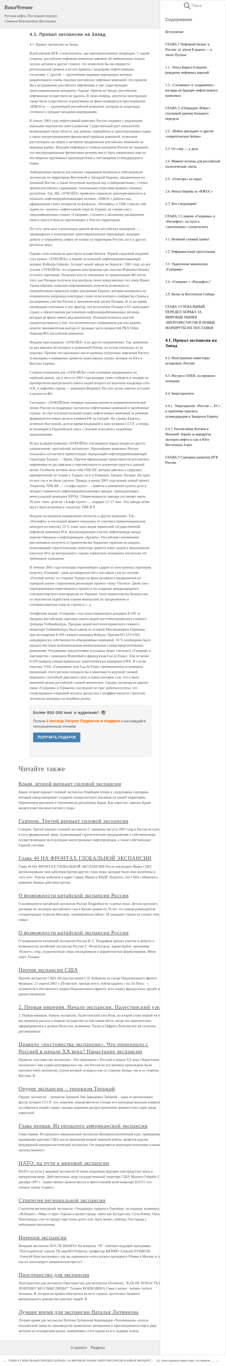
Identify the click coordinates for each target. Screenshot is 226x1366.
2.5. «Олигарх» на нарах (183, 178)
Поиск (192, 6)
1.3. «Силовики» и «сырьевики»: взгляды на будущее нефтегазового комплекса (191, 90)
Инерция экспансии (43, 1237)
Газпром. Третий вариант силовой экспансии (73, 820)
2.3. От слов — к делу (181, 148)
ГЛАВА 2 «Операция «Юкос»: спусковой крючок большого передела (188, 113)
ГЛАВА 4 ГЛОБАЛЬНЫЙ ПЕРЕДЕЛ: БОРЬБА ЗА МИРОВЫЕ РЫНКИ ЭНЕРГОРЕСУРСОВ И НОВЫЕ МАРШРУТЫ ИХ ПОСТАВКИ (190, 317)
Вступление (174, 31)
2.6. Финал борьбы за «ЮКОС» (189, 191)
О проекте (79, 1348)
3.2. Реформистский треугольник (190, 251)
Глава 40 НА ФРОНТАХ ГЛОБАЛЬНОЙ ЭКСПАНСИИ (85, 857)
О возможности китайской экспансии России (74, 895)
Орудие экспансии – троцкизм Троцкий (67, 1088)
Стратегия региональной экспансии (62, 1200)
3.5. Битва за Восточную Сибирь (190, 294)
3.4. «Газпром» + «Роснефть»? (188, 281)
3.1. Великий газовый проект (187, 239)
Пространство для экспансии (54, 1274)
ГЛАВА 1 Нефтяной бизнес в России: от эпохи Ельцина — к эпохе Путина (188, 49)
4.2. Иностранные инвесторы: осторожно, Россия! (189, 1360)
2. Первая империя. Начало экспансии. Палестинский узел (90, 1006)
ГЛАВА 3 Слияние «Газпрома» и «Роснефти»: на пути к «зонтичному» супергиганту (190, 221)
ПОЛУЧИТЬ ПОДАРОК (57, 737)
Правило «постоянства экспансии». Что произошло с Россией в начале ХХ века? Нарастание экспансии (83, 1048)
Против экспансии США (48, 969)
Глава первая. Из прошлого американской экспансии (83, 1125)
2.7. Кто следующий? (181, 203)
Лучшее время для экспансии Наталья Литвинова (79, 1311)
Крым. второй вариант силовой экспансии (70, 783)
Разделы (98, 1348)
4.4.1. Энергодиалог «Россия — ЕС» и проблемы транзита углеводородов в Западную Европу (192, 411)
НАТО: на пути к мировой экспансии (64, 1162)
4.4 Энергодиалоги (179, 393)
